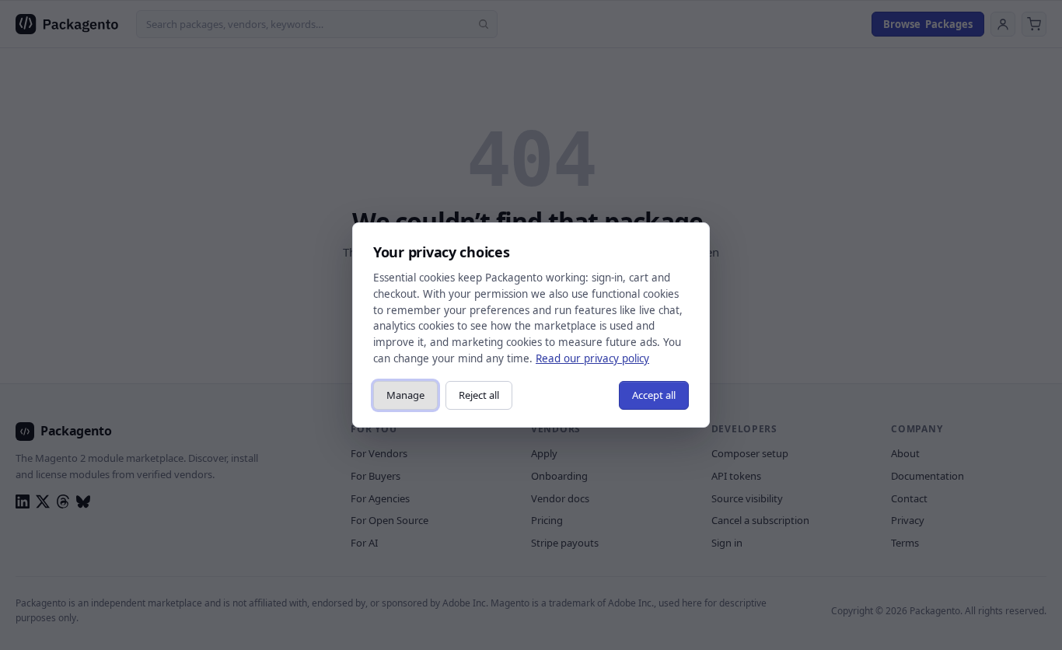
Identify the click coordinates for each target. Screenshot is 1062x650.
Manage (405, 395)
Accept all (654, 395)
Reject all (479, 395)
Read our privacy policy (592, 358)
